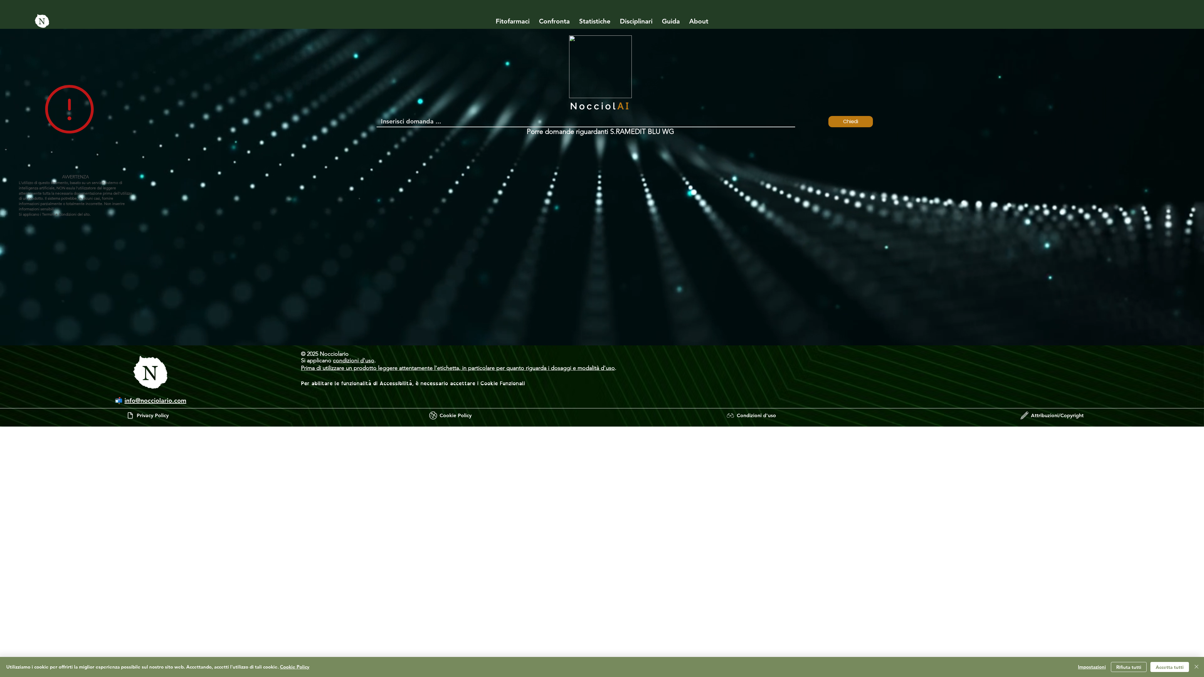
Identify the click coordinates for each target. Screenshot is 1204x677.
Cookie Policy (294, 667)
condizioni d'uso (353, 360)
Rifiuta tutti (1128, 667)
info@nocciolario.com (155, 400)
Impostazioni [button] (1092, 667)
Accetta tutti (1170, 667)
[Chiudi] (1196, 667)
